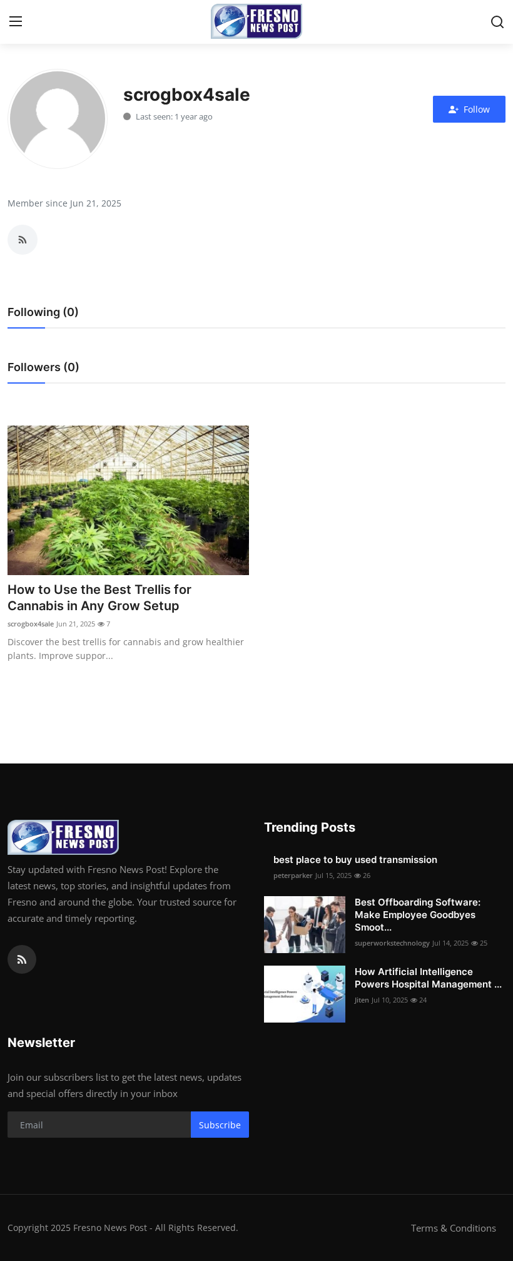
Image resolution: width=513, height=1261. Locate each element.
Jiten (362, 999)
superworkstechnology (392, 942)
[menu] (15, 22)
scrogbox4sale (31, 623)
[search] (497, 22)
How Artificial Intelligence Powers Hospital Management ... (428, 978)
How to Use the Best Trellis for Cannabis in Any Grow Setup (99, 597)
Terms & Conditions (453, 1228)
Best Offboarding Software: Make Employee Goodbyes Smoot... (417, 914)
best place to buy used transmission (355, 859)
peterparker (293, 875)
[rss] (22, 959)
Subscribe (220, 1125)
